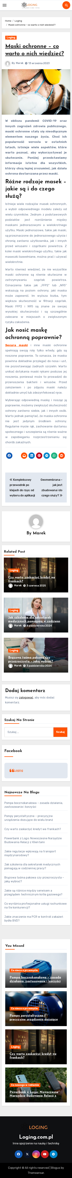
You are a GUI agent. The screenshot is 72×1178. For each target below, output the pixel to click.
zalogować (26, 697)
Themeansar (36, 1173)
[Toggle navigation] (4, 5)
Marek (19, 63)
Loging (11, 37)
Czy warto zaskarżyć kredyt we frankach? (32, 829)
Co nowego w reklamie (25, 1085)
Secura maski (16, 345)
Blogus (55, 1167)
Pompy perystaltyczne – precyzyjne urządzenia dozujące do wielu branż (34, 1019)
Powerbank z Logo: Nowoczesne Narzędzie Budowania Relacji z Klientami (34, 1096)
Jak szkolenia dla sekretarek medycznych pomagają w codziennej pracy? (35, 621)
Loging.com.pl (36, 1137)
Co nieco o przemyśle (24, 970)
